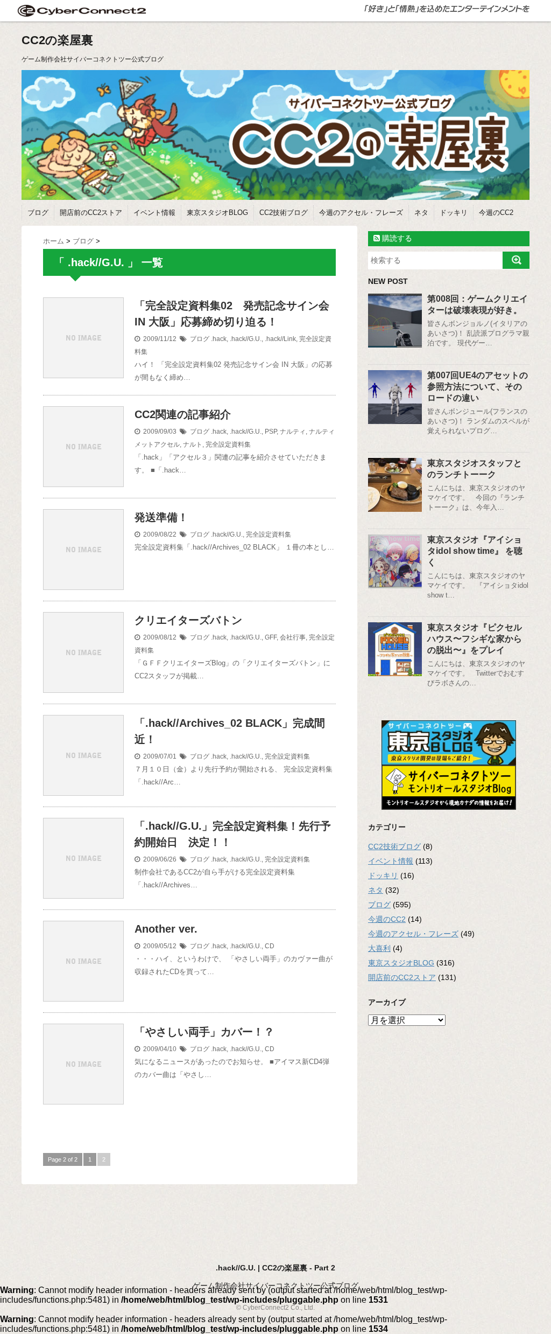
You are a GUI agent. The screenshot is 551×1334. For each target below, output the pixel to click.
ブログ (37, 213)
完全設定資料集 (228, 444)
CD (269, 946)
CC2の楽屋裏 (57, 40)
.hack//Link (280, 339)
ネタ (421, 213)
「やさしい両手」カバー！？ (204, 1032)
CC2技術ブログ (283, 213)
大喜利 (379, 948)
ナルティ (293, 431)
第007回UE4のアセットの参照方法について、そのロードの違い (477, 386)
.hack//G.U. (246, 339)
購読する (396, 238)
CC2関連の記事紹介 (183, 414)
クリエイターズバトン (188, 620)
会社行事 (293, 637)
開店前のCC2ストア (91, 213)
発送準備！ (161, 517)
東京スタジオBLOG (217, 213)
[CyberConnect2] (81, 10)
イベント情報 (154, 213)
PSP (271, 431)
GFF (271, 637)
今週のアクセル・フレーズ (361, 213)
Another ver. (166, 929)
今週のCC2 (496, 213)
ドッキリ (454, 213)
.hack (219, 339)
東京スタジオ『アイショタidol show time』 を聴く (474, 551)
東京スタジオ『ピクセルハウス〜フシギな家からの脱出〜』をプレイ (474, 639)
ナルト (192, 444)
